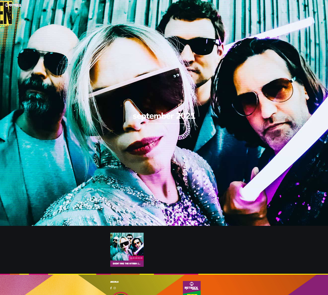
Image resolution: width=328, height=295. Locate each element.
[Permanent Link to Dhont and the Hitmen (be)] (127, 247)
